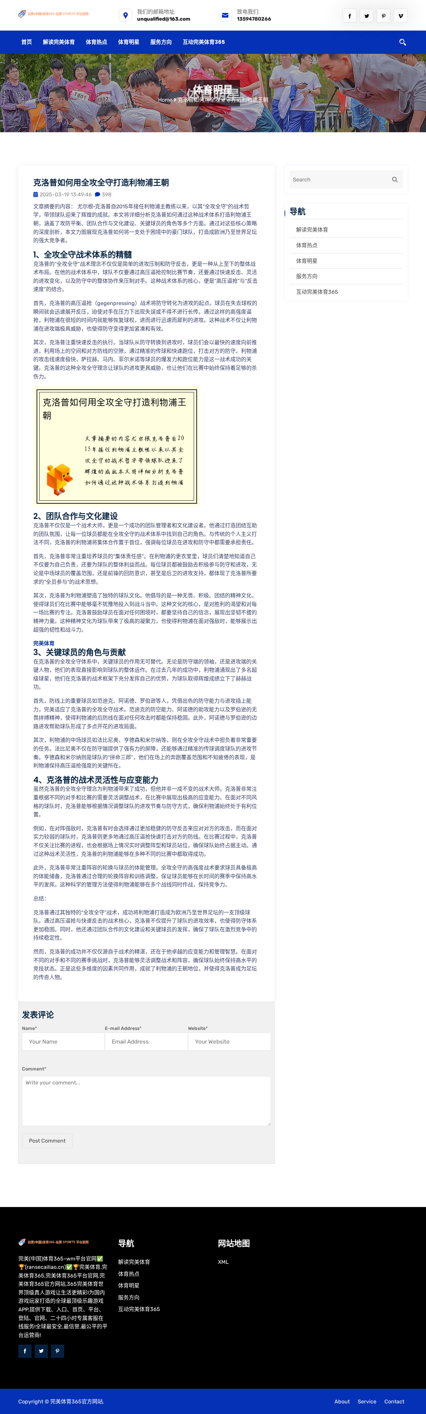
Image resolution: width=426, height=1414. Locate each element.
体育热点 (96, 42)
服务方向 (161, 42)
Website (198, 1028)
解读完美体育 (59, 42)
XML (223, 1262)
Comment (34, 1069)
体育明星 (128, 42)
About (342, 1401)
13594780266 (254, 19)
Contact (394, 1401)
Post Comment (47, 1141)
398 (106, 194)
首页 (26, 42)
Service (367, 1401)
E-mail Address (123, 1028)
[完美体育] (63, 13)
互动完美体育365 (204, 42)
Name (29, 1028)
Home (165, 100)
